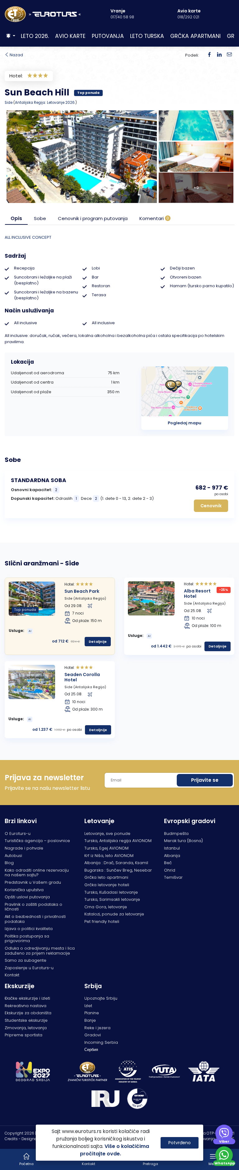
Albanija (172, 856)
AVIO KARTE (70, 36)
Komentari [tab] (154, 218)
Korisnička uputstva (24, 890)
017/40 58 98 (122, 17)
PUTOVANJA (108, 36)
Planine (91, 1013)
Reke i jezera (97, 1028)
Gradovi (92, 1035)
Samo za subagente (25, 960)
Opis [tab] (16, 218)
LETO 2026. (35, 36)
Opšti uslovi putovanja (27, 897)
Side (8, 102)
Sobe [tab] (40, 218)
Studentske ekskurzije (26, 1020)
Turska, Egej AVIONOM (106, 848)
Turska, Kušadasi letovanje (111, 892)
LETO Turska (147, 36)
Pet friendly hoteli (101, 921)
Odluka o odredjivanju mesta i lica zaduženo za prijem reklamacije (40, 950)
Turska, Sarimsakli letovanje (112, 899)
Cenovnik (211, 506)
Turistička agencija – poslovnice (37, 841)
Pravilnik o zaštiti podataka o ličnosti (33, 906)
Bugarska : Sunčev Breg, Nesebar (118, 870)
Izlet (88, 1006)
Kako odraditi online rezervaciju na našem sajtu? (37, 872)
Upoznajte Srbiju (100, 998)
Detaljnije (98, 641)
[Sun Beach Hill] (219, 55)
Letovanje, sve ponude (107, 833)
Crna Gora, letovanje (105, 907)
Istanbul (172, 848)
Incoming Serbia (101, 1042)
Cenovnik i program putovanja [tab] (93, 218)
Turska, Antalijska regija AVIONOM (118, 841)
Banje (90, 1020)
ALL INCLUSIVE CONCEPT (28, 237)
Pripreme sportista (23, 1035)
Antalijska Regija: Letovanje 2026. (45, 102)
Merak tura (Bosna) (183, 841)
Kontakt (12, 975)
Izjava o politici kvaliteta (29, 929)
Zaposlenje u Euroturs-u (29, 968)
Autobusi (13, 856)
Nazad (16, 55)
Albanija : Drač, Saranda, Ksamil (116, 863)
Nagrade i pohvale (24, 848)
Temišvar (173, 877)
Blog (9, 863)
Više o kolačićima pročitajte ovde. (114, 1150)
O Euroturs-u (17, 833)
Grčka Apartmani (195, 36)
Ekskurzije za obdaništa (28, 1013)
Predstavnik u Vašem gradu (33, 882)
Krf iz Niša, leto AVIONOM (109, 856)
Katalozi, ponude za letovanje (114, 914)
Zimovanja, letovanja (26, 1028)
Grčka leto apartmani (106, 877)
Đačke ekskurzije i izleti (27, 998)
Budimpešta (176, 833)
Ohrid (169, 870)
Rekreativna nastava (25, 1006)
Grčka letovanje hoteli (106, 885)
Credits (11, 1138)
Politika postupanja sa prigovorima (27, 938)
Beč (168, 863)
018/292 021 (188, 17)
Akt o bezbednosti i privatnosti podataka (35, 919)
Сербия (91, 1050)
